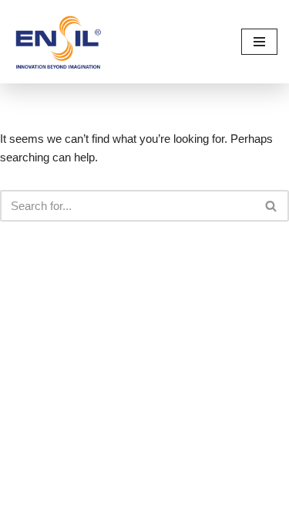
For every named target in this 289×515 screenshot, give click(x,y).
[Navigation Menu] (259, 42)
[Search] (271, 206)
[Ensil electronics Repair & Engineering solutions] (58, 42)
